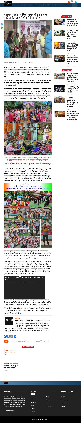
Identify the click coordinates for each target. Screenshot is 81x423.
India (32, 399)
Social (43, 5)
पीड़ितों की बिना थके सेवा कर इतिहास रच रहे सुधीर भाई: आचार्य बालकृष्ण (11, 365)
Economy (49, 5)
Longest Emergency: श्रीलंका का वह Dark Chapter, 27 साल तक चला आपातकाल (73, 101)
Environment (58, 5)
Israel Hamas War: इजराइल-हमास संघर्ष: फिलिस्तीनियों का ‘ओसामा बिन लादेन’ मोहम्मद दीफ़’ (73, 115)
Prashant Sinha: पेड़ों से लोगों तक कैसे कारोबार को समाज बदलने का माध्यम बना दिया (72, 59)
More (65, 5)
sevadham (45, 341)
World (32, 405)
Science (33, 411)
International (35, 5)
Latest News (49, 406)
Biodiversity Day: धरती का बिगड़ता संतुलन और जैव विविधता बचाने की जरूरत (73, 34)
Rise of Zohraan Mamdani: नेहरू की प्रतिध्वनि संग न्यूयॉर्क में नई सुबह (73, 89)
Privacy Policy (64, 400)
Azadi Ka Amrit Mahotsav (33, 341)
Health (47, 397)
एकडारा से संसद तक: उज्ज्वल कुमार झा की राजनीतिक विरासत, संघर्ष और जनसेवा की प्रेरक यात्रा (72, 77)
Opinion (33, 408)
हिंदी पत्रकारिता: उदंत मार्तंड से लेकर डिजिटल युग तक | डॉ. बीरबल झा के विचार (73, 22)
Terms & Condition (65, 403)
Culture (48, 400)
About (20, 5)
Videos (47, 403)
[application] (24, 287)
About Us (8, 392)
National (26, 5)
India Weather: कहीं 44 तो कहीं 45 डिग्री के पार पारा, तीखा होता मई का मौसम (72, 47)
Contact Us (63, 406)
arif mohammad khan (19, 341)
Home (15, 5)
